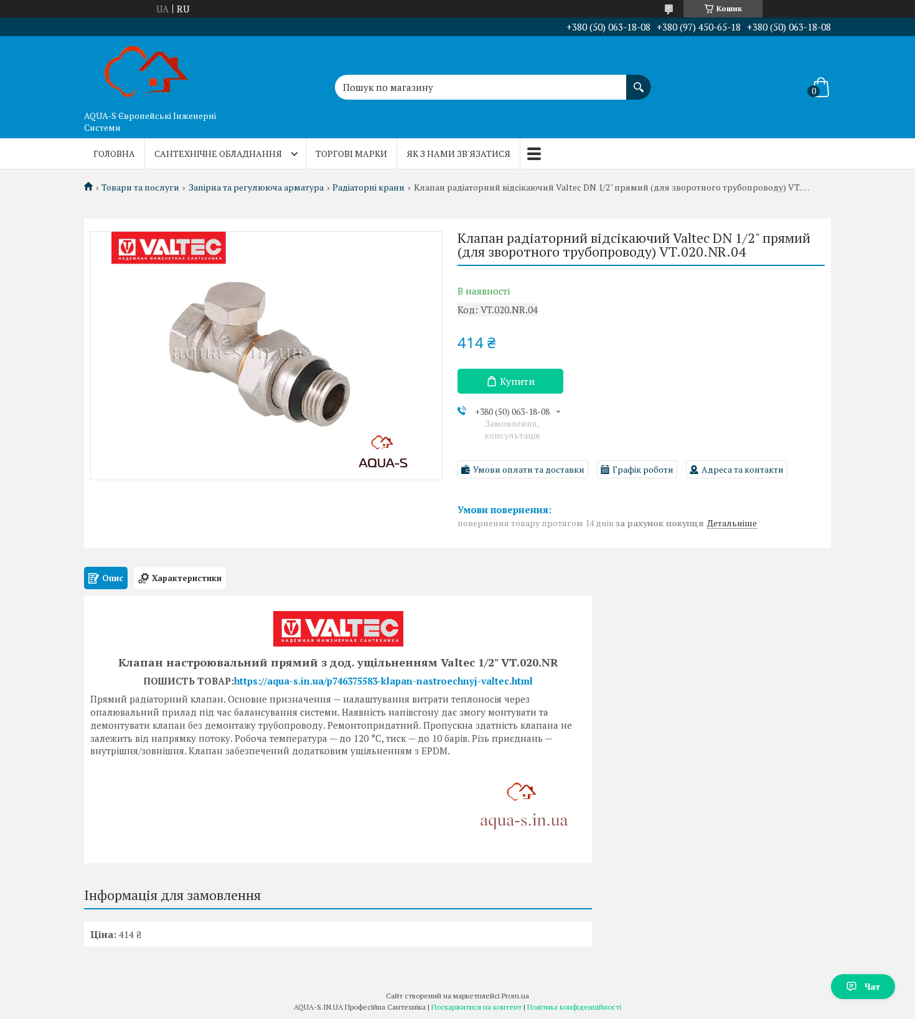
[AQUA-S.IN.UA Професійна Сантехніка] (146, 70)
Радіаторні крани (368, 187)
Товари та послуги (140, 187)
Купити (517, 381)
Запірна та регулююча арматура (256, 187)
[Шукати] (638, 81)
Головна (114, 153)
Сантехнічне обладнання (218, 153)
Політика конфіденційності (574, 1007)
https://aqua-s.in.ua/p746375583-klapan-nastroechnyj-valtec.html (383, 681)
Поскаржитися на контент (476, 1007)
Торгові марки (351, 153)
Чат (872, 986)
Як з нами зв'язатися (458, 153)
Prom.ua (515, 995)
